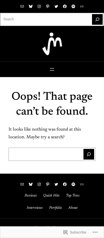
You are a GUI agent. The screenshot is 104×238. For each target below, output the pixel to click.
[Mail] (22, 6)
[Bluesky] (31, 6)
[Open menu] (52, 69)
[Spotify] (73, 6)
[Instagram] (39, 6)
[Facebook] (65, 6)
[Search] (97, 19)
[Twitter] (56, 6)
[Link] (82, 6)
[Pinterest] (48, 6)
